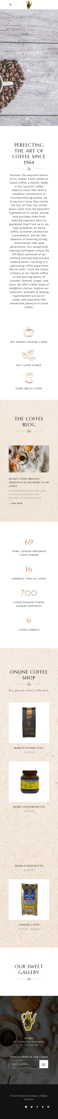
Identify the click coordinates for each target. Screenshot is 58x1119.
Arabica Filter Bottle (29, 865)
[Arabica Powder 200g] (29, 723)
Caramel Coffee (29, 924)
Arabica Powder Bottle (29, 806)
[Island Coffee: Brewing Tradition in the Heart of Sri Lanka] (29, 458)
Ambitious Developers (28, 1095)
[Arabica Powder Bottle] (29, 781)
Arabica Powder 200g (29, 747)
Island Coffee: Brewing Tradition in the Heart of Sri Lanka (29, 482)
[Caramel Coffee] (29, 899)
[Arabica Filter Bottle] (29, 840)
